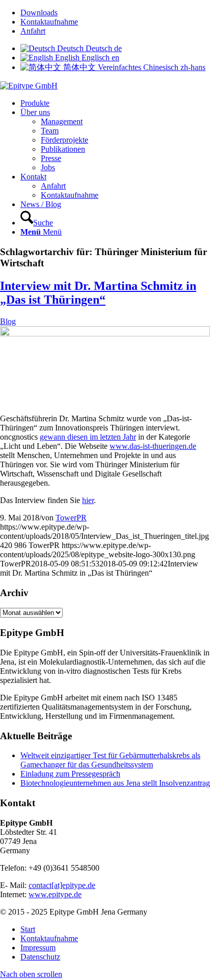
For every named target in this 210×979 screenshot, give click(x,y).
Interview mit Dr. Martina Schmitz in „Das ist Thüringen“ (98, 292)
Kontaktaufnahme (49, 21)
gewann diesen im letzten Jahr (88, 436)
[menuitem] (115, 12)
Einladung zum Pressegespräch (70, 773)
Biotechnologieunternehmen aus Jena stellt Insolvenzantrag (115, 783)
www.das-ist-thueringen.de (153, 446)
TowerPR (71, 517)
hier (88, 500)
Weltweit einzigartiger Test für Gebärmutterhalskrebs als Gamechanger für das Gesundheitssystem (110, 760)
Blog (8, 321)
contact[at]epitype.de (62, 885)
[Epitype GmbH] (29, 85)
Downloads (39, 12)
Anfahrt (32, 31)
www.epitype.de (55, 894)
